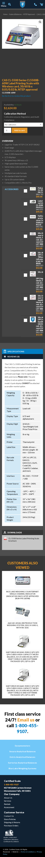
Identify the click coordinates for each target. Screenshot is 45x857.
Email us (25, 719)
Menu (3, 6)
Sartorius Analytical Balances (22, 762)
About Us (8, 798)
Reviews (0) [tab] (14, 356)
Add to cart (19, 130)
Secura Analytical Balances (22, 751)
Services (7, 801)
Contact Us (9, 816)
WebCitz (15, 852)
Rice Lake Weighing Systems (22, 768)
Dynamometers (22, 745)
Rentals (7, 804)
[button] (40, 22)
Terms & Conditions (28, 852)
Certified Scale (12, 780)
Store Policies (10, 819)
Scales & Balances (15, 14)
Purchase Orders (11, 825)
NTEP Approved (29, 14)
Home (5, 14)
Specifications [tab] (16, 351)
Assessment (9, 807)
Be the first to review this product (16, 96)
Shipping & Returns (12, 822)
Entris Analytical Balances (22, 757)
